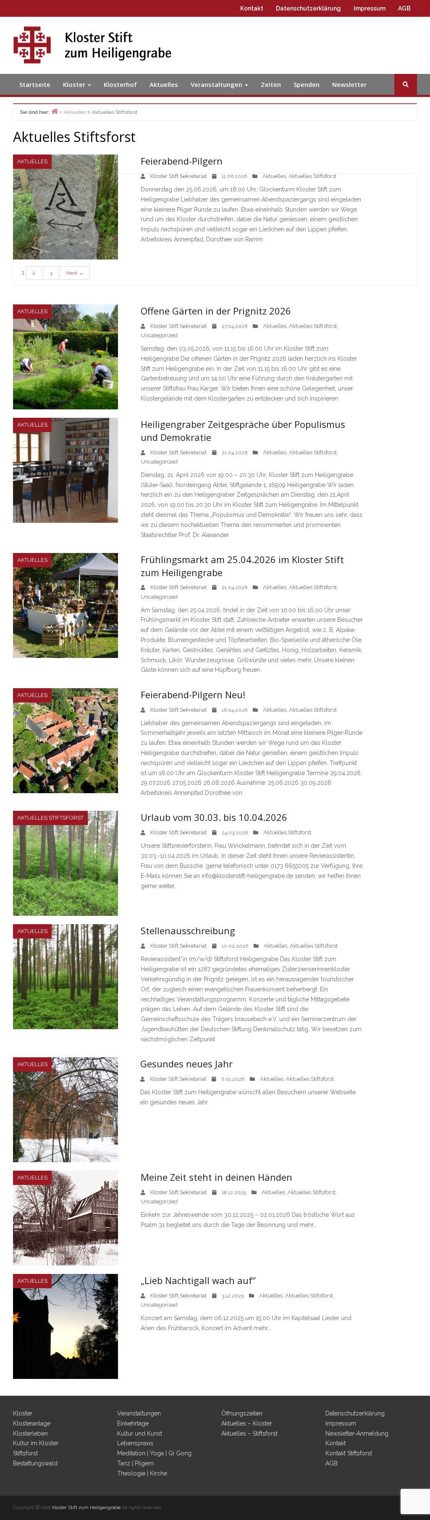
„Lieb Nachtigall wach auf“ (198, 1280)
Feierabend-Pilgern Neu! (193, 694)
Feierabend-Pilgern (182, 161)
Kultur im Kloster (35, 1443)
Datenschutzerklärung (308, 8)
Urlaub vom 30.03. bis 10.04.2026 (214, 817)
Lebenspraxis (135, 1443)
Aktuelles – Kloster (246, 1423)
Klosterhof (120, 84)
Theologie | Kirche (142, 1473)
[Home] (54, 111)
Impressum (369, 8)
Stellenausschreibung (188, 930)
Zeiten (271, 84)
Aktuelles (163, 84)
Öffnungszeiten (241, 1413)
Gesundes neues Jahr (186, 1063)
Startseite (34, 84)
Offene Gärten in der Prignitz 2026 (216, 310)
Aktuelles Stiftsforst (312, 176)
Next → (75, 273)
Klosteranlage (31, 1423)
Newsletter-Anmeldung (356, 1433)
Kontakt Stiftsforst (348, 1453)
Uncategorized (159, 335)
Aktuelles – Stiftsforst (249, 1433)
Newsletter (349, 84)
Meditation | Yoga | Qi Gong (154, 1453)
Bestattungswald (35, 1463)
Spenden (307, 84)
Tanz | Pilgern (135, 1463)
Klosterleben (30, 1433)
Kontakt (251, 8)
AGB (404, 8)
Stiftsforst (25, 1453)
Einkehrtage (133, 1423)
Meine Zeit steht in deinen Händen (216, 1177)
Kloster (75, 84)
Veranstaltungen (217, 84)
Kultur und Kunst (139, 1433)
